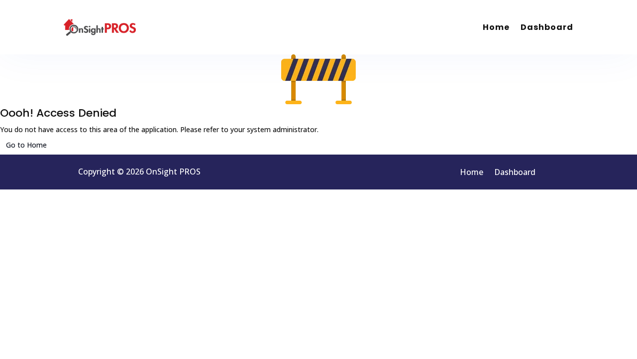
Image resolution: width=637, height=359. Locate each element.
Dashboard (547, 27)
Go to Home (26, 145)
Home (496, 27)
